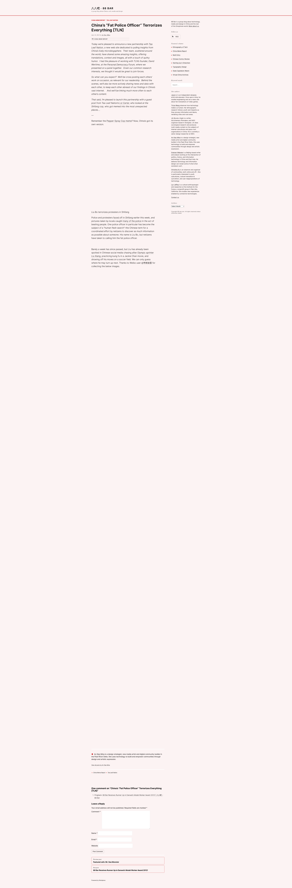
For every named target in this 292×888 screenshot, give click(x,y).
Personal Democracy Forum (121, 64)
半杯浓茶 (147, 263)
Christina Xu (175, 170)
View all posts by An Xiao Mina (100, 765)
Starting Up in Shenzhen (181, 63)
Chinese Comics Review (181, 59)
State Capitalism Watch (181, 71)
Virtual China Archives (180, 75)
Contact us (175, 197)
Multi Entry (176, 55)
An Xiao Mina (106, 35)
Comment (96, 812)
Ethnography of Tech (180, 47)
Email (94, 839)
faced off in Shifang (123, 217)
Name (94, 833)
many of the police (132, 221)
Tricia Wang (175, 105)
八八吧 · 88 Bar (102, 8)
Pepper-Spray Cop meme (119, 121)
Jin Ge (173, 118)
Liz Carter (124, 103)
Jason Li (174, 95)
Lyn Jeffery (175, 185)
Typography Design (180, 67)
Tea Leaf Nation (112, 20)
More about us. (194, 26)
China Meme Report (98, 20)
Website (94, 846)
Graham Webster (177, 153)
